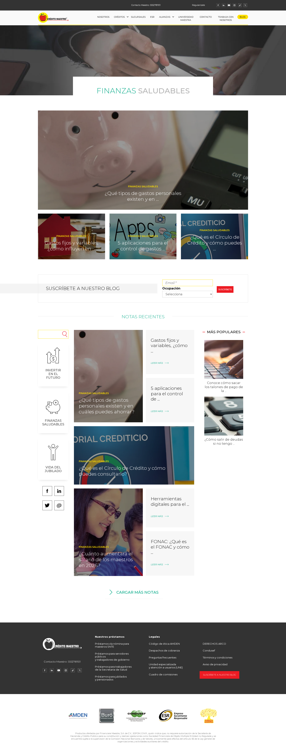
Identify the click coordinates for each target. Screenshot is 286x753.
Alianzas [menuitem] (164, 17)
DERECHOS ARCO (214, 643)
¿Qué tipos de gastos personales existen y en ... (143, 196)
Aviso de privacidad (215, 664)
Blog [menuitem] (243, 17)
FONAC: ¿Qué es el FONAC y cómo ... (170, 547)
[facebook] (218, 5)
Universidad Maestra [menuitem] (185, 19)
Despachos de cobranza (164, 650)
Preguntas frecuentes (162, 657)
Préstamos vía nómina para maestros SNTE (112, 645)
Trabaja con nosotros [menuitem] (225, 19)
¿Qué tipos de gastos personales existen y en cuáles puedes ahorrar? (106, 406)
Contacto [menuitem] (206, 17)
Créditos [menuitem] (119, 17)
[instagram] (234, 5)
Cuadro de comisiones (163, 674)
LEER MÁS (157, 362)
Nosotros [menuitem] (103, 17)
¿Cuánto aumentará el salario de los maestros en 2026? (106, 559)
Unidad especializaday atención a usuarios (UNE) (166, 666)
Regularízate (198, 5)
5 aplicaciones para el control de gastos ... (143, 246)
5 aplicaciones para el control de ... (167, 394)
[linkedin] (223, 5)
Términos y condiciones (217, 657)
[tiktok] (240, 5)
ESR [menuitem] (152, 17)
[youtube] (229, 5)
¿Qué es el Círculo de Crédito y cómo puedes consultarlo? (122, 471)
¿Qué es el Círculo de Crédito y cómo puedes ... (214, 243)
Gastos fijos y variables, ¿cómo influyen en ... (71, 246)
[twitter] (245, 5)
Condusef (209, 650)
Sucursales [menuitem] (138, 17)
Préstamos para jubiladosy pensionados (111, 678)
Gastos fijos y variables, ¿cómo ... (169, 345)
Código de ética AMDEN (164, 643)
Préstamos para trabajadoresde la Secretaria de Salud (113, 668)
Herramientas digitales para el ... (170, 501)
